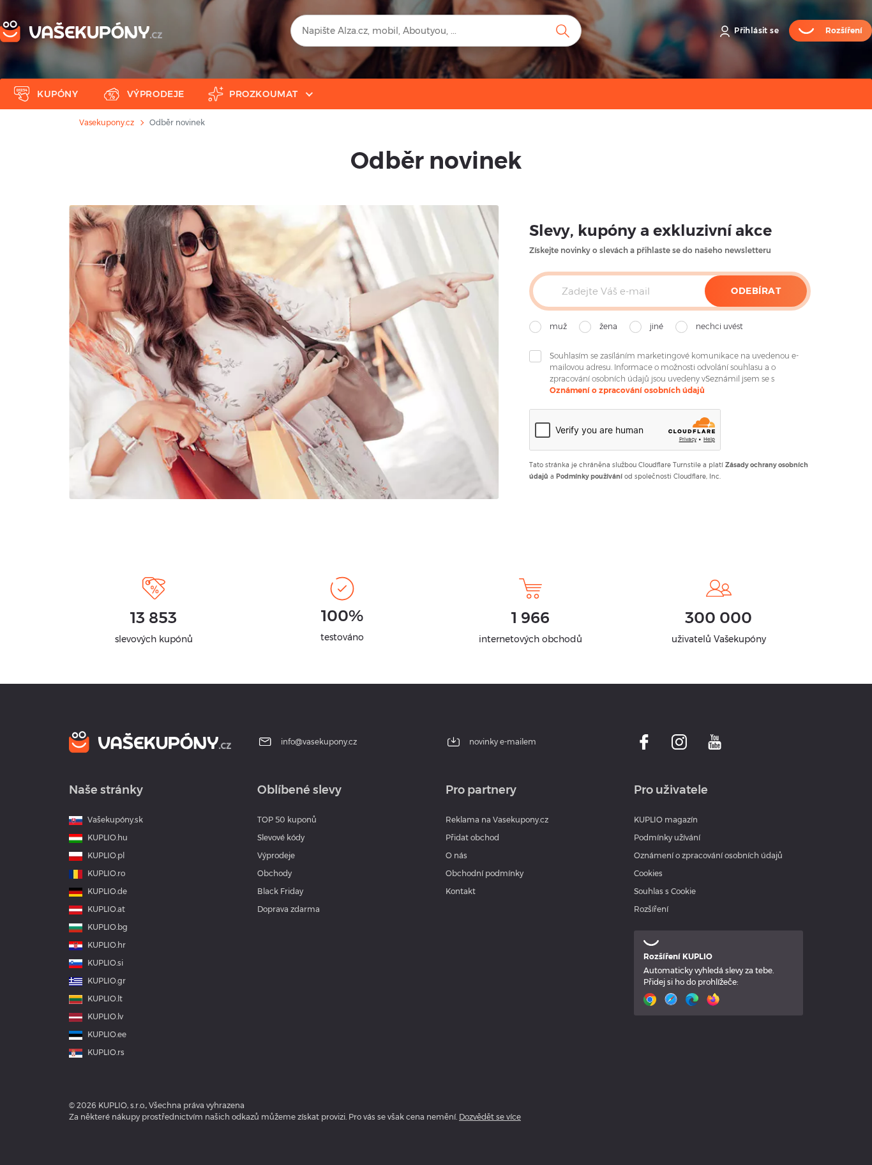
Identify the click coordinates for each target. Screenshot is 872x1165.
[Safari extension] (672, 999)
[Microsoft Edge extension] (694, 999)
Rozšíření (651, 909)
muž (558, 326)
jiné (656, 326)
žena (608, 326)
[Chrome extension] (651, 999)
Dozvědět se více (490, 1117)
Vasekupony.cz (106, 122)
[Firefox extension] (715, 999)
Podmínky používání (589, 476)
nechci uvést (719, 326)
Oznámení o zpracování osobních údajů (627, 390)
